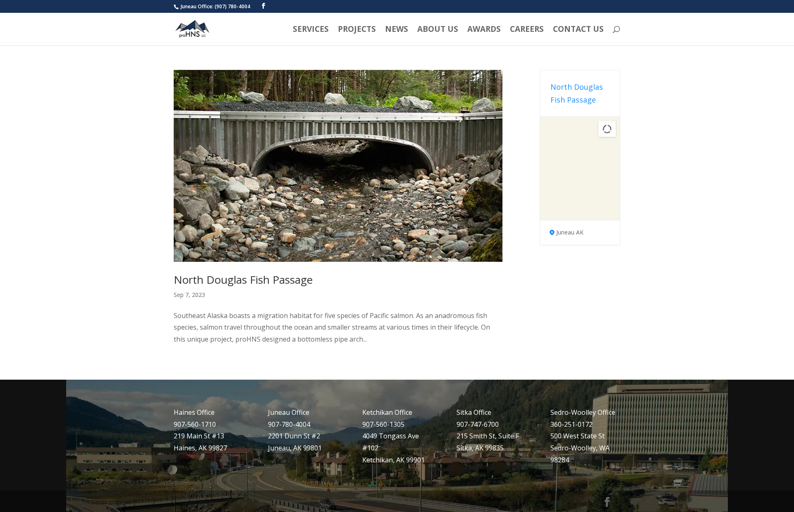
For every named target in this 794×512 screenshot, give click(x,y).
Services (311, 30)
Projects (357, 30)
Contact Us (578, 30)
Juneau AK (570, 232)
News (396, 30)
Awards (484, 30)
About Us (437, 30)
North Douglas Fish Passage (243, 279)
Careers (527, 30)
